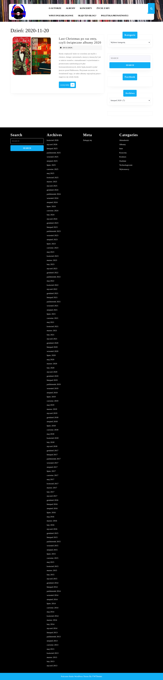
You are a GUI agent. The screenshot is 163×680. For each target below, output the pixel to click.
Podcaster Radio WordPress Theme (75, 676)
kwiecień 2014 (52, 616)
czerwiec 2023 (52, 248)
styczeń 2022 (52, 289)
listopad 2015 (52, 537)
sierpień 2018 (52, 421)
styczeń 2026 (52, 144)
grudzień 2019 (52, 376)
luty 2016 (50, 525)
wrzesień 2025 (52, 157)
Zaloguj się (87, 140)
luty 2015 (50, 575)
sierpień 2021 (52, 310)
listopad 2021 (52, 297)
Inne (121, 149)
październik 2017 (54, 459)
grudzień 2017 (52, 451)
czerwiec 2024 (52, 211)
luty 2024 (50, 215)
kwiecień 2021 (52, 326)
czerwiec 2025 (52, 169)
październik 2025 (54, 153)
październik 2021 (54, 302)
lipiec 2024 (51, 206)
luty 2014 (50, 624)
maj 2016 (50, 517)
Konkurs (122, 157)
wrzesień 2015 (52, 546)
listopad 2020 (52, 347)
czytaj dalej (68, 85)
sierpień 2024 (52, 202)
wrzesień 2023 (52, 235)
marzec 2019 (52, 409)
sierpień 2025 (52, 161)
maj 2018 (50, 434)
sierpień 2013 (52, 641)
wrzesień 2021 (52, 306)
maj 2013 (50, 649)
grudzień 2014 (52, 583)
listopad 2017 (52, 455)
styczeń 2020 (52, 372)
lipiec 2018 (51, 426)
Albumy (70, 8)
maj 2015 (50, 562)
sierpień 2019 (52, 393)
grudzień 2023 (52, 223)
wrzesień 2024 (52, 198)
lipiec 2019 (51, 397)
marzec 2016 (52, 521)
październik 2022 (54, 277)
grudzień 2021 (52, 293)
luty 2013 (50, 661)
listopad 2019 (52, 380)
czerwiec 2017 (52, 475)
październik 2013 (54, 637)
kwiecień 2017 (52, 484)
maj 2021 (50, 322)
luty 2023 (50, 264)
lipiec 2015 (51, 554)
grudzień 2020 (52, 343)
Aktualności (124, 140)
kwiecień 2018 (52, 438)
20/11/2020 (67, 48)
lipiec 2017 (51, 471)
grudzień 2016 (52, 500)
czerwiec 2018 (52, 430)
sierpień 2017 (52, 467)
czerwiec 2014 (52, 608)
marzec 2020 (52, 364)
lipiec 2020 (51, 355)
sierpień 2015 (52, 550)
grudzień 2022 (52, 273)
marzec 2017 (52, 488)
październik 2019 (54, 384)
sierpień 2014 (52, 599)
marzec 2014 (52, 620)
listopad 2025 (52, 149)
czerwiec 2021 (52, 318)
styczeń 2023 (52, 269)
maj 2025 (50, 173)
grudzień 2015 (52, 533)
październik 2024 (54, 194)
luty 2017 (50, 492)
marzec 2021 (52, 331)
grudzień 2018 (52, 417)
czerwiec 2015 (52, 558)
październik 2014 (54, 591)
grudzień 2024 (52, 190)
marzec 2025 (52, 182)
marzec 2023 (52, 260)
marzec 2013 (52, 657)
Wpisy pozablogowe (61, 15)
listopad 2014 (52, 587)
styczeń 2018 (52, 446)
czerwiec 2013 (52, 645)
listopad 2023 (52, 227)
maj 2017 (50, 479)
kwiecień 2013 (52, 653)
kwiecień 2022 (52, 285)
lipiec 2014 (51, 603)
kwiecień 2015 (52, 566)
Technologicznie (125, 165)
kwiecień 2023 (52, 256)
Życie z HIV (103, 8)
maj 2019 (50, 405)
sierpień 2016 (52, 508)
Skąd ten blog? (87, 15)
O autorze (55, 8)
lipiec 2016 (51, 512)
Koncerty (86, 8)
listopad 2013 (52, 633)
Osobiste (122, 161)
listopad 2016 (52, 504)
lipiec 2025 (51, 165)
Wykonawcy (124, 169)
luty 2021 (50, 335)
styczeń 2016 (52, 529)
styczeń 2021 (52, 339)
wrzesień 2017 (52, 463)
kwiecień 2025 (52, 178)
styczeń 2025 (52, 186)
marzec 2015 (52, 570)
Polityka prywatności (114, 15)
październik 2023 (54, 231)
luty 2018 (50, 442)
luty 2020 (50, 368)
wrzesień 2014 (52, 595)
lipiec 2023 (51, 244)
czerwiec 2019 (52, 401)
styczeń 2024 (52, 219)
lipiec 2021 (51, 314)
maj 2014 (50, 612)
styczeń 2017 (52, 496)
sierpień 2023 (52, 240)
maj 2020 (50, 360)
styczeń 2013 (52, 666)
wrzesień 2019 (52, 388)
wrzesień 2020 (52, 351)
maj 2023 (50, 252)
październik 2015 (54, 542)
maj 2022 (50, 281)
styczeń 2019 (52, 413)
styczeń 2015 (52, 579)
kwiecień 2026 (52, 140)
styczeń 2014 (52, 628)
